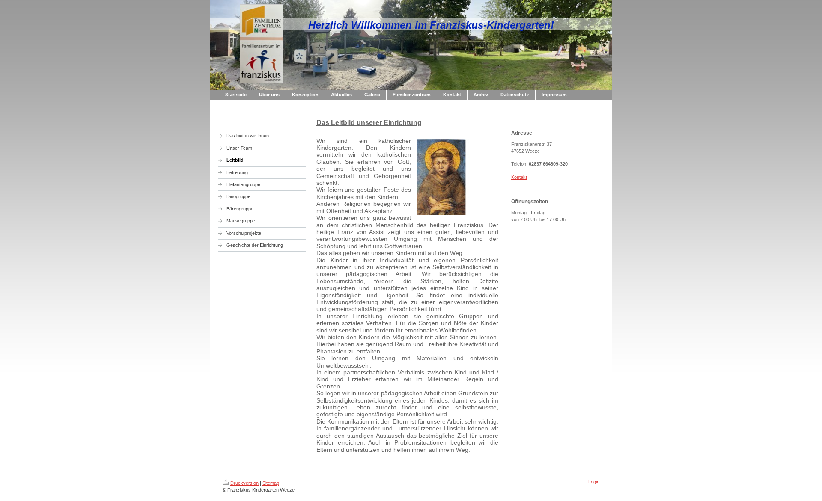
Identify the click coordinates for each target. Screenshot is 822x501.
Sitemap (270, 483)
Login (593, 481)
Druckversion (244, 483)
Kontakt (519, 177)
